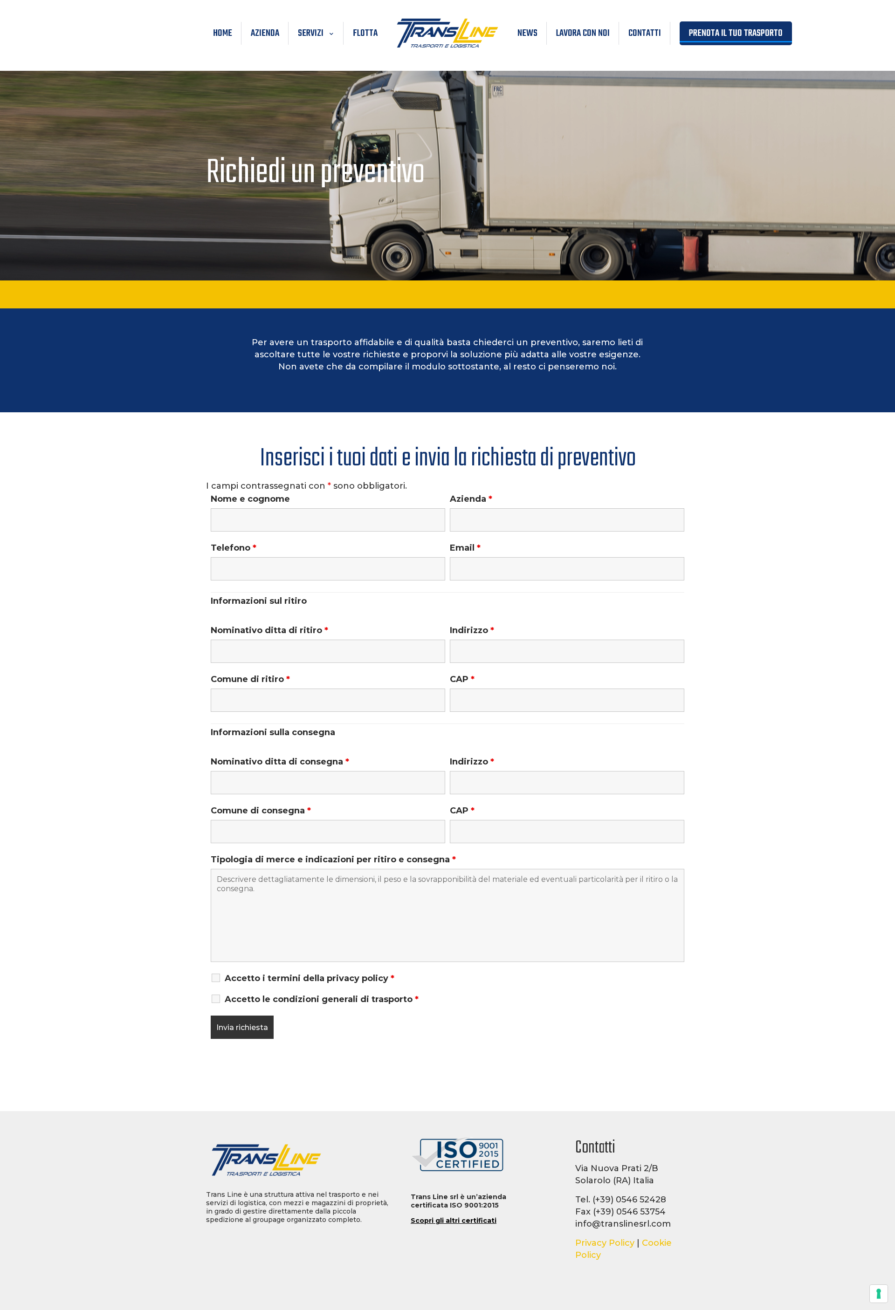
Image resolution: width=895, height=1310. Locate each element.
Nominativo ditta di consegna (280, 761)
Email (465, 548)
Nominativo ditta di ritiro (269, 630)
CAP (462, 679)
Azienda (471, 499)
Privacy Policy (604, 1243)
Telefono (233, 548)
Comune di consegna (261, 810)
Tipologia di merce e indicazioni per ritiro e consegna (333, 859)
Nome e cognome (250, 499)
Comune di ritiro (250, 679)
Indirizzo (472, 630)
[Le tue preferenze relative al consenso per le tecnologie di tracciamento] (879, 1294)
